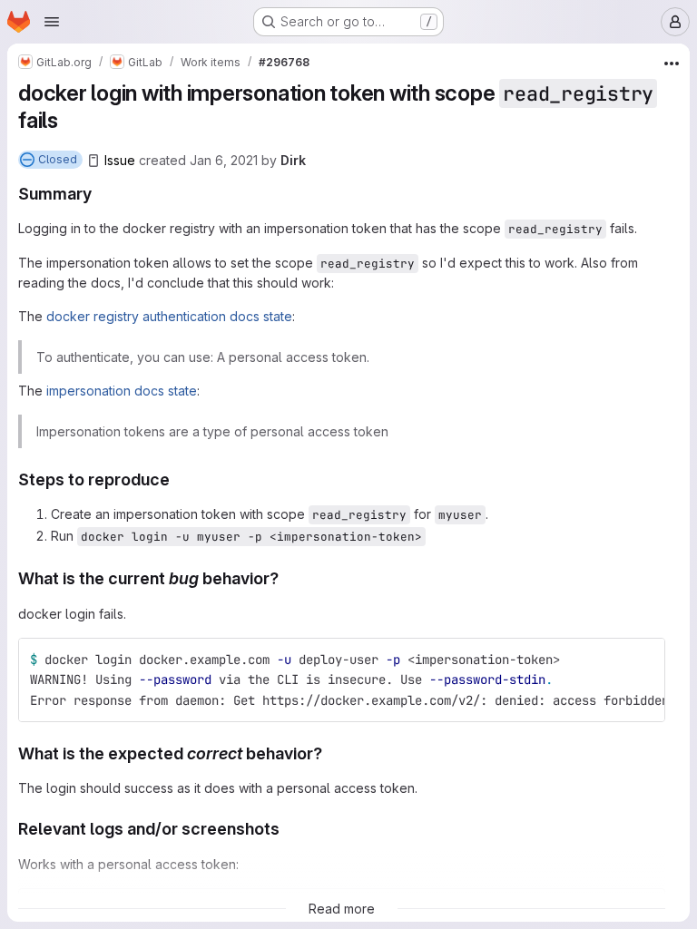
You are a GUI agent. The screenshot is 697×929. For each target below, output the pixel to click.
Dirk (293, 160)
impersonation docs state (121, 390)
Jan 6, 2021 (224, 160)
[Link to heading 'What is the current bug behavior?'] (288, 578)
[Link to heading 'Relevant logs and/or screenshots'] (289, 828)
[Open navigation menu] (51, 21)
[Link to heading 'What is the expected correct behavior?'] (331, 753)
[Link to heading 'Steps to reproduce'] (179, 479)
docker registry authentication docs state (169, 316)
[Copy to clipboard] (643, 659)
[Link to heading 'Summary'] (101, 193)
